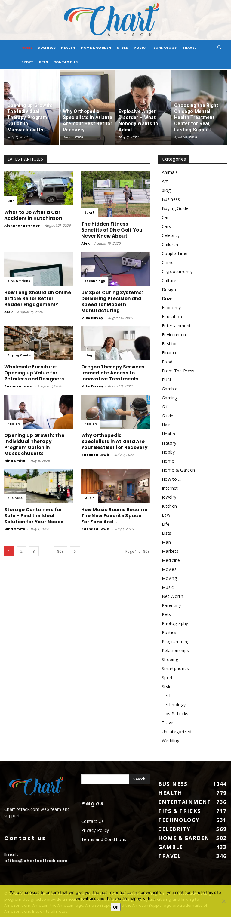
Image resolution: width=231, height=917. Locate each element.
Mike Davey (92, 317)
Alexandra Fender (22, 225)
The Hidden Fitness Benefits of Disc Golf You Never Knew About (112, 230)
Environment (175, 334)
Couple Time (175, 253)
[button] (219, 48)
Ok (115, 907)
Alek (85, 243)
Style (122, 47)
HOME (26, 47)
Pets (43, 62)
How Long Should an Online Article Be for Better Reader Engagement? (37, 298)
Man (166, 542)
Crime (168, 262)
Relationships (175, 650)
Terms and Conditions (103, 839)
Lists (166, 533)
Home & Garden (96, 47)
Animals (170, 172)
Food (167, 362)
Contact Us (65, 62)
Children (170, 244)
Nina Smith (14, 460)
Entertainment (176, 325)
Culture (169, 280)
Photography (175, 623)
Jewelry (169, 497)
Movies (169, 569)
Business (47, 47)
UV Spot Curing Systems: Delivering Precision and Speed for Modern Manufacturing (112, 301)
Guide (168, 416)
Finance (169, 352)
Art (165, 181)
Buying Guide (19, 355)
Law (166, 515)
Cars (166, 226)
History (169, 443)
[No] (223, 901)
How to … (172, 479)
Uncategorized (176, 731)
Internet (170, 488)
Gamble (169, 389)
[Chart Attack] (115, 20)
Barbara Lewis (18, 386)
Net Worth (172, 596)
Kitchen (169, 506)
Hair (166, 425)
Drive (167, 298)
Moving (169, 578)
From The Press (178, 371)
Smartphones (175, 668)
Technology (164, 47)
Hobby (168, 452)
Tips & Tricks (18, 281)
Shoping (170, 659)
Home (168, 461)
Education (172, 316)
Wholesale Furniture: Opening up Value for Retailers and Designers (34, 373)
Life (165, 524)
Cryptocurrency (177, 271)
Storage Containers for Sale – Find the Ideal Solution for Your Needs (33, 515)
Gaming (169, 398)
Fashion (170, 343)
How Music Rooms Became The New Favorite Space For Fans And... (114, 515)
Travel (189, 47)
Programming (176, 641)
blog (88, 355)
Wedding (170, 740)
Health (68, 47)
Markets (170, 551)
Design (169, 289)
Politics (169, 632)
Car (10, 200)
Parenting (171, 605)
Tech (167, 695)
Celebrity (171, 235)
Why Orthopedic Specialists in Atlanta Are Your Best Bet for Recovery (114, 441)
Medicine (171, 560)
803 (60, 551)
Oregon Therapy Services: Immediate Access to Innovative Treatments (113, 373)
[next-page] (75, 551)
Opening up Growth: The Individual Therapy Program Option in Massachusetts (34, 444)
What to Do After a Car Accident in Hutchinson (33, 215)
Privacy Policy (95, 830)
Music (139, 47)
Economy (171, 307)
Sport (27, 62)
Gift (165, 407)
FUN (166, 380)
